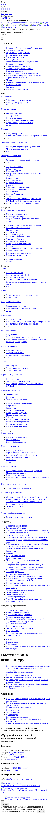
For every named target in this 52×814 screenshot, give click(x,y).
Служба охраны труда (15, 597)
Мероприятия (12, 394)
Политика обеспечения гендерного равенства (25, 578)
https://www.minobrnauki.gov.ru (19, 779)
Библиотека (11, 169)
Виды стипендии (13, 319)
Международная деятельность (14, 142)
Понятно (41, 812)
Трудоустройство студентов (18, 381)
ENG (7, 23)
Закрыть (5, 804)
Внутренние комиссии (15, 555)
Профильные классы (10, 446)
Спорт (8, 196)
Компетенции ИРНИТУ (16, 113)
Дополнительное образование (19, 615)
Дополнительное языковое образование (23, 337)
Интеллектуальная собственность (20, 120)
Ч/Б (5, 18)
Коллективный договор (16, 528)
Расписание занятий (14, 273)
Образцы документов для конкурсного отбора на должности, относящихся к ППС (27, 545)
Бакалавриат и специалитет (18, 228)
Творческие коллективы (16, 399)
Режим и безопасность (15, 194)
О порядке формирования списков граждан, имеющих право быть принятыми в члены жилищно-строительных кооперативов (25, 567)
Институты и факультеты (17, 102)
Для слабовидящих (18, 23)
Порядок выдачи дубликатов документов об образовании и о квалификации (25, 620)
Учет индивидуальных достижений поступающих (27, 684)
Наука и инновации (9, 109)
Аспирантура (12, 232)
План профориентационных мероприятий (24, 248)
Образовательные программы (19, 100)
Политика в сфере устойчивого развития (23, 75)
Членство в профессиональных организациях (25, 82)
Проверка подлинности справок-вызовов (24, 633)
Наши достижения (14, 59)
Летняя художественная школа (19, 517)
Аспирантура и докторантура (18, 610)
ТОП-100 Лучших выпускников (20, 628)
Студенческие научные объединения (22, 295)
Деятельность (12, 642)
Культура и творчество (10, 390)
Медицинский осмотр (15, 592)
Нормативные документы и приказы (22, 324)
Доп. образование (8, 330)
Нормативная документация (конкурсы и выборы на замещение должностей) (27, 534)
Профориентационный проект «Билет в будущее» (27, 477)
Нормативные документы (17, 55)
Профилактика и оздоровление (19, 403)
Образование (6, 96)
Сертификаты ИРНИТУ (16, 78)
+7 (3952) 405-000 (16, 752)
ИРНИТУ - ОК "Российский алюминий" (23, 201)
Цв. (9, 18)
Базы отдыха (11, 366)
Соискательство (13, 712)
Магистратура (12, 230)
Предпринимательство (11, 302)
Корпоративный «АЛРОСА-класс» (21, 453)
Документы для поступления (18, 253)
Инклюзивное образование (17, 426)
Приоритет (5, 129)
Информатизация (13, 180)
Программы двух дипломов (18, 237)
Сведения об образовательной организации (25, 48)
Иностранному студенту (16, 413)
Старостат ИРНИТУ (15, 352)
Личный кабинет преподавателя (20, 590)
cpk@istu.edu (12, 770)
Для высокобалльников (16, 241)
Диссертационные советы (17, 717)
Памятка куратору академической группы (24, 576)
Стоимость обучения (15, 239)
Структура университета (16, 57)
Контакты (10, 87)
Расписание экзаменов (15, 277)
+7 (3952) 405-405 (16, 768)
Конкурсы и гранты (14, 558)
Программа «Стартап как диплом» (21, 308)
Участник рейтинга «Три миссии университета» (26, 799)
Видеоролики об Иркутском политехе (22, 219)
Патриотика (11, 406)
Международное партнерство (18, 149)
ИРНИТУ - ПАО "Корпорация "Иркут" (23, 203)
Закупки (9, 176)
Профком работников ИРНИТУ (19, 581)
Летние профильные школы (13, 513)
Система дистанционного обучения (21, 279)
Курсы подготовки (9, 433)
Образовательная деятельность (19, 187)
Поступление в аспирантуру (18, 708)
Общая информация (14, 50)
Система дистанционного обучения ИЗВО (24, 549)
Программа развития (15, 133)
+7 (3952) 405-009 (20, 757)
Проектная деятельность (11, 493)
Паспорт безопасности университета (22, 73)
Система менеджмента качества (19, 69)
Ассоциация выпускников (17, 612)
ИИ (2, 13)
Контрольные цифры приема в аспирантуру (25, 677)
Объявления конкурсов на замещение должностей (27, 530)
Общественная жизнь (10, 346)
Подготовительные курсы (17, 214)
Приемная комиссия (14, 250)
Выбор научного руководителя (19, 673)
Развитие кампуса (13, 85)
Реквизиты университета (17, 89)
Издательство (12, 178)
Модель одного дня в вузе (17, 473)
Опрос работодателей (15, 635)
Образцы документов (15, 572)
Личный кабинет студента (17, 419)
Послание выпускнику (16, 624)
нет (2, 18)
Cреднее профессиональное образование (23, 225)
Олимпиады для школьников (18, 488)
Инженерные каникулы (16, 475)
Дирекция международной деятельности (23, 147)
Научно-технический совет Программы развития (27, 136)
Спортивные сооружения (17, 368)
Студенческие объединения (18, 355)
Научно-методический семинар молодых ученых (27, 724)
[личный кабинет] (2, 37)
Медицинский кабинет (16, 415)
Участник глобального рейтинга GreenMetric (20, 785)
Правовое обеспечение (16, 189)
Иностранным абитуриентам (18, 244)
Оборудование (12, 116)
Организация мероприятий (17, 574)
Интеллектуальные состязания (14, 484)
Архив (9, 262)
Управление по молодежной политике (22, 160)
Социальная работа (14, 166)
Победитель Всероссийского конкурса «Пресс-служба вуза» (24, 791)
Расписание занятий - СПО (18, 275)
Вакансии (10, 553)
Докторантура (12, 715)
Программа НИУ (13, 171)
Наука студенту (12, 297)
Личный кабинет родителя (17, 422)
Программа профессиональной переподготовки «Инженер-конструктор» (26, 340)
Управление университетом (18, 53)
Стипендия (6, 315)
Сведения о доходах (14, 64)
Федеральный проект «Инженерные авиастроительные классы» (21, 456)
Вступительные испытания (18, 686)
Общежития (11, 246)
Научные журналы (14, 118)
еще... (8, 105)
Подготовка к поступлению (13, 210)
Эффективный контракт (16, 526)
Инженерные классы (15, 450)
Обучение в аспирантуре (16, 710)
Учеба (3, 268)
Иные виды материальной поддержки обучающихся (28, 321)
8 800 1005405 (31, 768)
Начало (9, 639)
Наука (3, 291)
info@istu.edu (13, 759)
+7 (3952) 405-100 (14, 755)
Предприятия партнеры (16, 626)
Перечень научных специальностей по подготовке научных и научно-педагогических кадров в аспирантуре (28, 668)
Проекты (10, 397)
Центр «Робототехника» (16, 442)
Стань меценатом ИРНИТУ (18, 66)
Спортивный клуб (14, 370)
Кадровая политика (14, 71)
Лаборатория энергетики (17, 306)
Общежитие (11, 689)
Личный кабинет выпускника (19, 617)
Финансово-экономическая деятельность (23, 199)
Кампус (9, 185)
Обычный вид (33, 23)
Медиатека (10, 80)
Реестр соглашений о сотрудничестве (22, 62)
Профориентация (8, 466)
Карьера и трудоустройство (12, 375)
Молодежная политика (11, 156)
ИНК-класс (11, 460)
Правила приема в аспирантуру (19, 675)
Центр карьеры (12, 379)
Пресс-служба (12, 192)
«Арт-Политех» (13, 439)
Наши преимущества (15, 234)
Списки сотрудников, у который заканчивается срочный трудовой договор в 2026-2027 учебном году (27, 539)
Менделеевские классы (16, 506)
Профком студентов (14, 350)
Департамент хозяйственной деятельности (24, 173)
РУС (3, 23)
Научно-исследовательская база (19, 122)
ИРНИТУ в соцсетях (15, 410)
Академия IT (11, 335)
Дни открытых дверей (15, 216)
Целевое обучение (14, 259)
